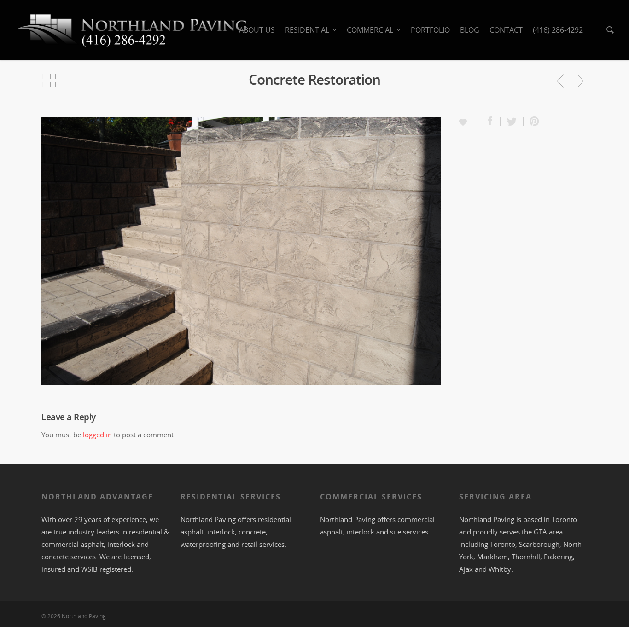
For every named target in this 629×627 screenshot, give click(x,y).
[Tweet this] (512, 121)
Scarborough (539, 544)
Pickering (558, 556)
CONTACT (506, 30)
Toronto (564, 519)
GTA (540, 531)
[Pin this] (532, 121)
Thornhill (526, 556)
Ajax (466, 569)
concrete (55, 556)
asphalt (192, 531)
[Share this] (490, 121)
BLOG (469, 30)
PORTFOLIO (430, 30)
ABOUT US (257, 30)
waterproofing (203, 544)
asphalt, (94, 544)
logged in (97, 434)
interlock (121, 544)
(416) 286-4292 (558, 30)
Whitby (500, 569)
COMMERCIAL (370, 30)
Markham (492, 556)
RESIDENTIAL (307, 30)
